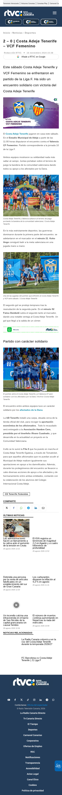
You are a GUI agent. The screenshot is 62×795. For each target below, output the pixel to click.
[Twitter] (21, 700)
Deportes (30, 32)
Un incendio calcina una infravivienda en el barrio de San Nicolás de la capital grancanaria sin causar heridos (15, 620)
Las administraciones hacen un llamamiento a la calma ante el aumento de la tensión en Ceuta (16, 542)
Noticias (17, 32)
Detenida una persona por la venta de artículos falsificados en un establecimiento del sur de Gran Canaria (15, 582)
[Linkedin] (35, 508)
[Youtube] (8, 700)
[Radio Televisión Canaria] (19, 13)
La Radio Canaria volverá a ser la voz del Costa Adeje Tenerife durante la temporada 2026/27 (38, 641)
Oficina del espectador (37, 705)
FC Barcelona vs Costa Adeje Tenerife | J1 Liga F (36, 659)
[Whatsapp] (53, 700)
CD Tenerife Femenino (16, 494)
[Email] (43, 508)
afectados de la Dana (31, 410)
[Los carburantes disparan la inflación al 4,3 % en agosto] (46, 566)
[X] (6, 508)
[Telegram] (28, 508)
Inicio (6, 32)
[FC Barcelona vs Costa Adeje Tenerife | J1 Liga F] (11, 659)
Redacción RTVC (13, 53)
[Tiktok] (27, 700)
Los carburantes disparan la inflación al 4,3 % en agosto (44, 579)
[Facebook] (13, 508)
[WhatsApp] (21, 508)
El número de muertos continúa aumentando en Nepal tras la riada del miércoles (45, 619)
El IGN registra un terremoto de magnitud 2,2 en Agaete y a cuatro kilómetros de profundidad (45, 543)
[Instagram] (34, 700)
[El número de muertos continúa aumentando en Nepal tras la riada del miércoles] (46, 605)
